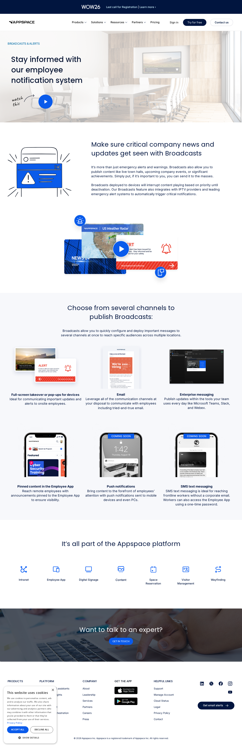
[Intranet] (24, 569)
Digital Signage (88, 579)
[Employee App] (56, 569)
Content (121, 580)
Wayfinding (218, 579)
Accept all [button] (17, 729)
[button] (45, 102)
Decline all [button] (42, 729)
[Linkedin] (202, 683)
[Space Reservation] (153, 569)
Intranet (24, 579)
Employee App (56, 579)
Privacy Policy (14, 722)
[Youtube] (230, 692)
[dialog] (30, 714)
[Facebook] (220, 683)
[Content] (121, 569)
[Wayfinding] (218, 569)
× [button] (52, 690)
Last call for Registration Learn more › (131, 7)
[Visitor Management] (186, 569)
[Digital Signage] (88, 569)
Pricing (154, 22)
